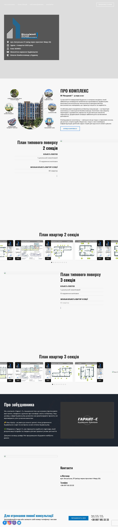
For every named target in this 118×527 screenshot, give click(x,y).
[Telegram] (19, 523)
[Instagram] (9, 523)
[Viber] (14, 523)
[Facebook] (5, 523)
